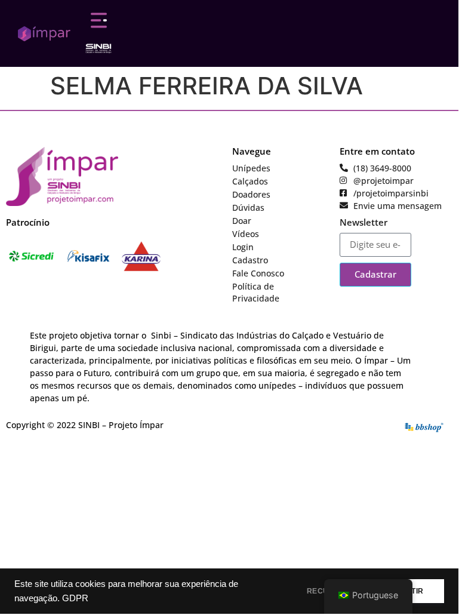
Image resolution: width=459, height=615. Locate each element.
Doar (241, 220)
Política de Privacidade (255, 292)
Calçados (250, 181)
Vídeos (245, 233)
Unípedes (251, 168)
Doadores (251, 194)
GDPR (75, 598)
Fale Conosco (258, 273)
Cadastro (250, 260)
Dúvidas (248, 207)
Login (243, 247)
